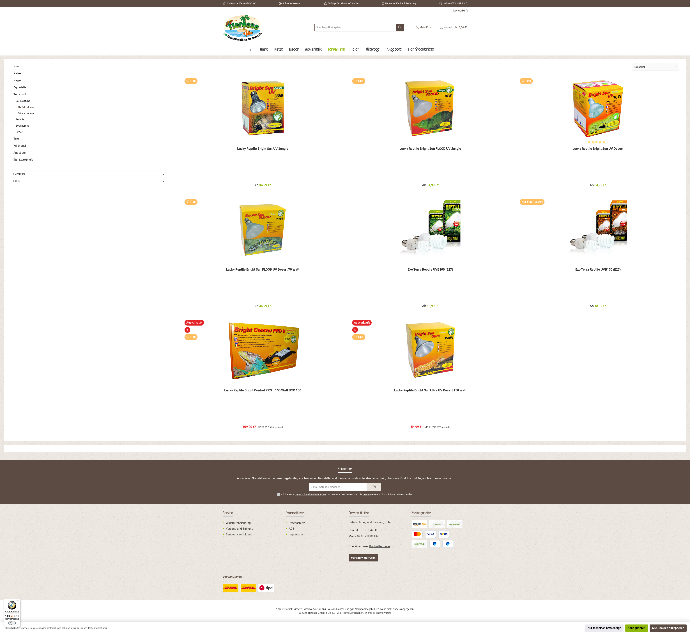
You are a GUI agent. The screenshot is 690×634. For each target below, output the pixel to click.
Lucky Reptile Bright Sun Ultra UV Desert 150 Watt (430, 390)
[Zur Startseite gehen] (242, 28)
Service (228, 513)
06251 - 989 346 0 (363, 530)
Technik (20, 119)
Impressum (296, 534)
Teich (16, 138)
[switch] (12, 623)
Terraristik (20, 94)
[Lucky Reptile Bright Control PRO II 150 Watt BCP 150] (263, 349)
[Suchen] (400, 27)
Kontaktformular (379, 546)
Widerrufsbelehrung (238, 523)
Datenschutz (297, 523)
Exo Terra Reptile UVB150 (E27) (598, 269)
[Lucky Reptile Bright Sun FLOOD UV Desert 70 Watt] (263, 229)
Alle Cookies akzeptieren (668, 628)
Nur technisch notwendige (604, 628)
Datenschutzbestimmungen (310, 494)
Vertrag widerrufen (363, 557)
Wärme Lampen (26, 113)
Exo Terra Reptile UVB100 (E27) (430, 269)
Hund (16, 66)
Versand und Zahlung (239, 528)
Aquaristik (19, 87)
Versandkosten (336, 609)
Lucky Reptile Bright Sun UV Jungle (262, 148)
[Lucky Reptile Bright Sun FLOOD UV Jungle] (430, 108)
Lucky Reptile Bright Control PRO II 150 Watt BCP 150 (262, 390)
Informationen (295, 513)
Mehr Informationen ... (99, 628)
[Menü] (18, 601)
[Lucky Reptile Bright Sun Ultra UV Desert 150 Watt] (430, 349)
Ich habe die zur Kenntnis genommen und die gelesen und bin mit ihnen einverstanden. (347, 494)
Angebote (19, 152)
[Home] (255, 50)
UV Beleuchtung (26, 107)
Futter (19, 132)
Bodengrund (22, 125)
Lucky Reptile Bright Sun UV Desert (597, 148)
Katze (17, 73)
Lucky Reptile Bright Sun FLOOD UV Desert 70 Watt (262, 269)
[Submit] (374, 487)
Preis (16, 181)
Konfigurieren (636, 628)
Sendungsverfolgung (239, 534)
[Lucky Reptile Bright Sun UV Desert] (598, 108)
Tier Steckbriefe (23, 159)
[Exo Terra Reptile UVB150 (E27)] (598, 229)
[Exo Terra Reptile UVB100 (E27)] (430, 229)
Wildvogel (19, 145)
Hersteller (19, 174)
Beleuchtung (23, 100)
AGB (365, 494)
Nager (17, 80)
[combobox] (355, 27)
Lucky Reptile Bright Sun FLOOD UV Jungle (430, 148)
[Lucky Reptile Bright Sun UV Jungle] (263, 108)
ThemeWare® (383, 612)
